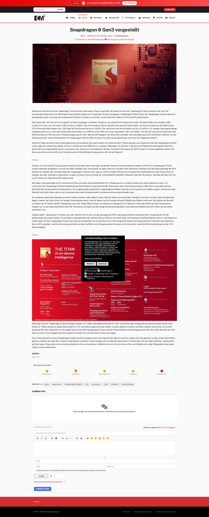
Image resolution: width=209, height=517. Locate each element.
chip (106, 384)
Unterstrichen (45, 438)
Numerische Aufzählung (66, 438)
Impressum (127, 512)
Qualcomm (36, 357)
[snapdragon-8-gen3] (104, 73)
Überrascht (95, 438)
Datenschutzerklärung (143, 512)
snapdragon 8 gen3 (73, 384)
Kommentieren (42, 489)
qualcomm (57, 384)
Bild (56, 438)
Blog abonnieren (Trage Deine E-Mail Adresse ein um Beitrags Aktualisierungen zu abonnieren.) (71, 470)
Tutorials (130, 18)
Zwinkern (107, 438)
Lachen (91, 438)
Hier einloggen (168, 427)
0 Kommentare (121, 36)
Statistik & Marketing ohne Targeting (102, 274)
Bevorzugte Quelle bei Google (120, 39)
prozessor (96, 384)
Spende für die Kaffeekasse (90, 39)
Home (72, 18)
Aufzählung (62, 438)
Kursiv (41, 438)
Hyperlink (52, 438)
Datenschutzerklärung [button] (93, 258)
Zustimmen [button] (102, 264)
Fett (37, 438)
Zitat (77, 438)
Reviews (98, 18)
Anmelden (169, 10)
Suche (60, 9)
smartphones (128, 384)
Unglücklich (103, 438)
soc (87, 384)
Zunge (99, 438)
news (46, 384)
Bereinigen (81, 438)
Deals (172, 18)
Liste (70, 438)
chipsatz (115, 384)
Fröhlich (87, 438)
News (84, 18)
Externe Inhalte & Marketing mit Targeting (100, 277)
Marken (146, 18)
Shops (159, 18)
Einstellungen (106, 271)
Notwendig (91, 271)
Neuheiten (114, 18)
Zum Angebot (129, 3)
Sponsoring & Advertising (166, 512)
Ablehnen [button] (90, 264)
